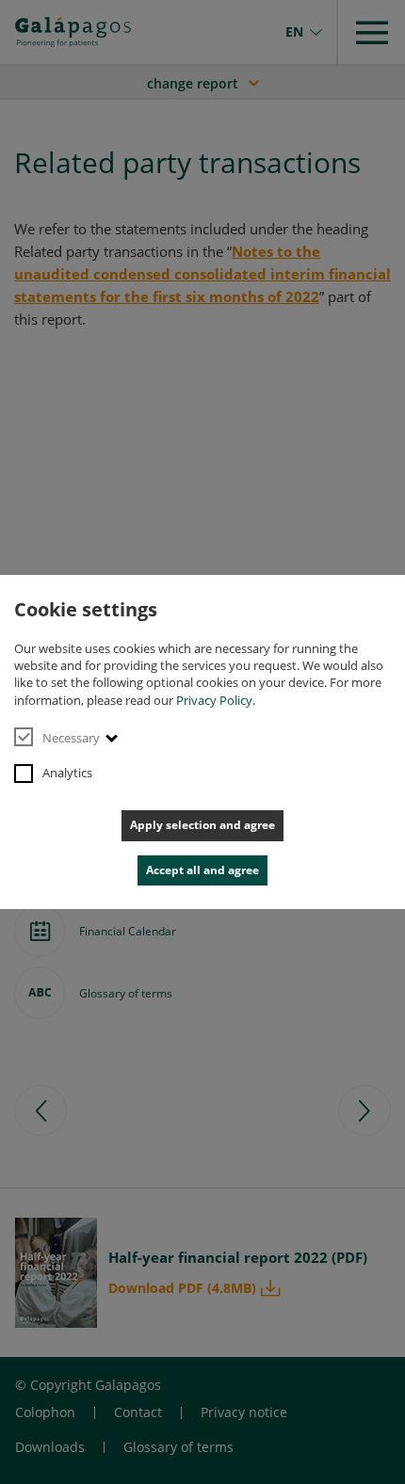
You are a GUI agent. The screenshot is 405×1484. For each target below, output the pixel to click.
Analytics (67, 772)
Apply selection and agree (202, 825)
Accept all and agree (202, 870)
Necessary (71, 737)
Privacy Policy (214, 700)
